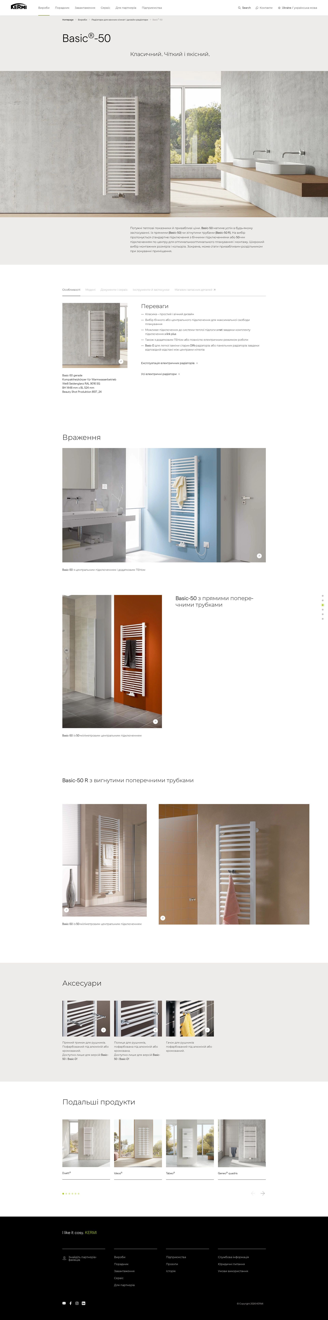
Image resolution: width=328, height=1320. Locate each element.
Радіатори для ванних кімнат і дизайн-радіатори (120, 19)
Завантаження (124, 1271)
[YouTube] (64, 1303)
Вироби (82, 19)
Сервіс (119, 1278)
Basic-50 (157, 19)
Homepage (67, 19)
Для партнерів (124, 1285)
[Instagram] (77, 1303)
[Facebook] (70, 1303)
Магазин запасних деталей (193, 289)
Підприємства (176, 1257)
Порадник (121, 1264)
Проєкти (172, 1264)
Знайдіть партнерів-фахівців (83, 1258)
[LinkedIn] (83, 1303)
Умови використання (233, 1271)
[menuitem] (44, 8)
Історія (171, 1271)
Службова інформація (233, 1257)
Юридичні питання (231, 1264)
